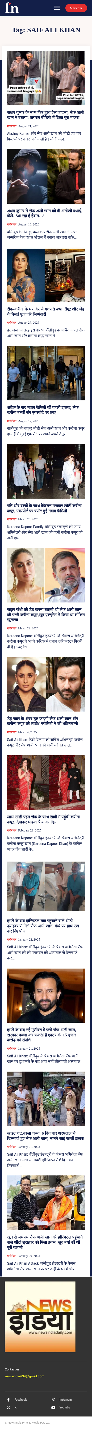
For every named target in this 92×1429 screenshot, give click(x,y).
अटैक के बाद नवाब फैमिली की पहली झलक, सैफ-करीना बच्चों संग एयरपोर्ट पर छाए (43, 410)
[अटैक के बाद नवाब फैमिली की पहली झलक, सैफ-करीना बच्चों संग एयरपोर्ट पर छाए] (46, 373)
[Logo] (12, 7)
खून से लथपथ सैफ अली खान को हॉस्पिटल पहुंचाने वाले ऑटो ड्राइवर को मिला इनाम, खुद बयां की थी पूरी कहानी (45, 1242)
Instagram (65, 1399)
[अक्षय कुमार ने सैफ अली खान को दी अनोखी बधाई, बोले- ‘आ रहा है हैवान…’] (46, 176)
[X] (8, 1408)
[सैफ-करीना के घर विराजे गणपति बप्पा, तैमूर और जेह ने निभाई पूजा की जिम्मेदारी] (46, 274)
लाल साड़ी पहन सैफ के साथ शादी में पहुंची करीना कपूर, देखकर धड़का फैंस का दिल (43, 819)
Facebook (21, 1399)
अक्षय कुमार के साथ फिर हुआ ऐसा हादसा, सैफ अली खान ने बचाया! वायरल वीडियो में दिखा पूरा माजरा (45, 115)
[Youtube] (53, 1408)
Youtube (64, 1407)
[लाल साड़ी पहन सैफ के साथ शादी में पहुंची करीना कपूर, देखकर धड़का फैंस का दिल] (46, 782)
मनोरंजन (11, 126)
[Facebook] (8, 1400)
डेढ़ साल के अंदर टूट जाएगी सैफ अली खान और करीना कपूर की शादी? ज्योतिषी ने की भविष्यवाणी (42, 721)
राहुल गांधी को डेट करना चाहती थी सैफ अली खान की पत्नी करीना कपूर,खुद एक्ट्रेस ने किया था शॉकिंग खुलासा (46, 614)
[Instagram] (53, 1400)
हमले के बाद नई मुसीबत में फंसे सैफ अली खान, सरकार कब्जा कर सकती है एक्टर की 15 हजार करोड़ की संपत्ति (41, 1034)
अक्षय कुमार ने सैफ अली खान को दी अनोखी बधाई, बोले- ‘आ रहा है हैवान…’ (44, 213)
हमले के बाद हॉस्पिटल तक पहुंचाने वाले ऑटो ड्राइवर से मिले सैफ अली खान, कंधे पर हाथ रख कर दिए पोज (43, 925)
